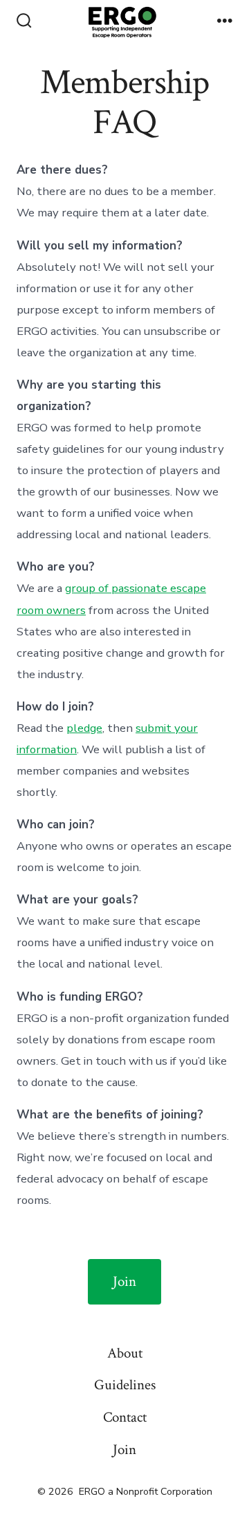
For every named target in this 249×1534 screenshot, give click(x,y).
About (124, 1353)
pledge (84, 728)
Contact (125, 1417)
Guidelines (125, 1385)
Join (124, 1281)
